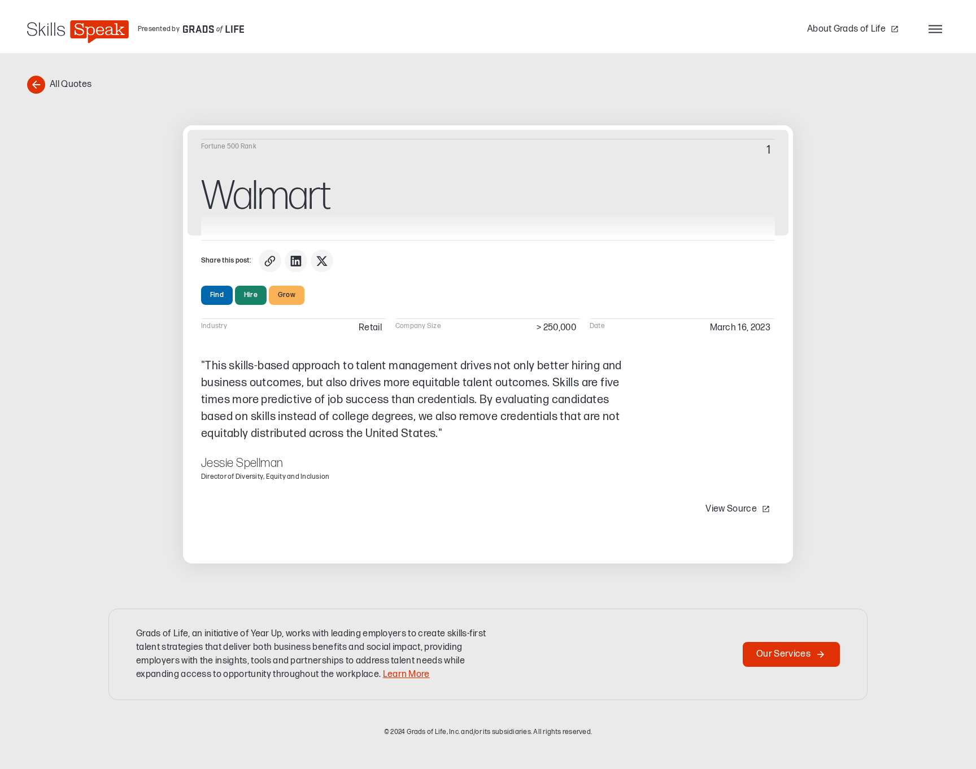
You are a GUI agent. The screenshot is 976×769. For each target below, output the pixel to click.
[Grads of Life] (213, 29)
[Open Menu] (935, 29)
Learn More (406, 674)
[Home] (78, 31)
